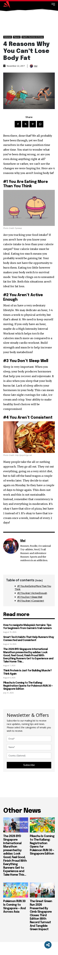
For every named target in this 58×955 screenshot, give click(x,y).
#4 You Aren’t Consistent (30, 600)
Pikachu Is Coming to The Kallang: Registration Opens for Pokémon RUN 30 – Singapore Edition (28, 685)
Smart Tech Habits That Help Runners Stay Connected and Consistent (28, 639)
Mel (35, 66)
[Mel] (32, 66)
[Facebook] (18, 124)
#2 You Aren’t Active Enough (32, 592)
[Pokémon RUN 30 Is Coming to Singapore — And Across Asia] (15, 890)
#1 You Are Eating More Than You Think (33, 588)
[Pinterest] (32, 124)
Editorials (7, 37)
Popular (17, 37)
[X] (25, 124)
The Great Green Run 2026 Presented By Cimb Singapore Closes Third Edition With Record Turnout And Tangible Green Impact (41, 915)
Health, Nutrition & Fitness (32, 37)
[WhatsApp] (40, 124)
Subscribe (29, 765)
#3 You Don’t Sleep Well (29, 596)
